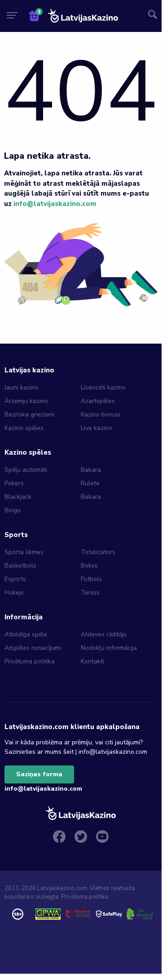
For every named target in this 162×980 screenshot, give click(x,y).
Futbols (91, 579)
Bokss (89, 565)
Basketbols (20, 565)
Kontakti (92, 661)
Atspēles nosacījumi (32, 648)
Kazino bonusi (100, 414)
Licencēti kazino (104, 387)
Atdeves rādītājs (104, 634)
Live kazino (96, 428)
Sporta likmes (24, 552)
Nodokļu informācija (109, 648)
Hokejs (14, 592)
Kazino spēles (24, 428)
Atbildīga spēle (25, 634)
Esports (15, 579)
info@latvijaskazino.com (54, 203)
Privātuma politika (29, 661)
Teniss (90, 592)
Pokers (14, 483)
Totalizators (98, 552)
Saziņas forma (39, 774)
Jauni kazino (21, 387)
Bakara (91, 469)
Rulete (90, 483)
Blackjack (17, 496)
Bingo (12, 510)
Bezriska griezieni (29, 414)
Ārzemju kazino (26, 401)
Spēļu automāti (25, 469)
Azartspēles (98, 401)
